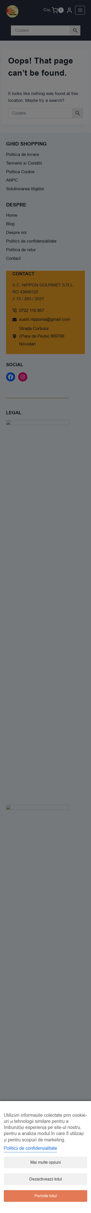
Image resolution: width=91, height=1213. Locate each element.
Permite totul (45, 1196)
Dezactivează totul (45, 1179)
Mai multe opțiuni (45, 1162)
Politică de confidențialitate (30, 1148)
